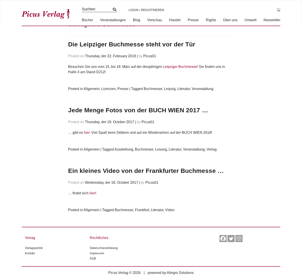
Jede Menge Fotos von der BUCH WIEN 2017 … (138, 110)
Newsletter (272, 20)
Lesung (161, 149)
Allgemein (91, 89)
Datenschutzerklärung (104, 248)
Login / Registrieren (146, 10)
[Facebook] (223, 238)
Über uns (230, 20)
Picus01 (149, 56)
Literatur (183, 89)
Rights (211, 20)
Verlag (211, 149)
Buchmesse (153, 89)
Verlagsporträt (34, 248)
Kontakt (30, 253)
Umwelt (250, 20)
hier (87, 132)
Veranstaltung (202, 89)
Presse (193, 20)
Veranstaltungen (113, 20)
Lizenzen (108, 89)
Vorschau (154, 20)
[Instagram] (239, 238)
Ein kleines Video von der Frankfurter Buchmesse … (146, 170)
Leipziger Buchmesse (180, 67)
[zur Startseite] (47, 12)
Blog (136, 20)
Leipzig (170, 89)
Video (169, 210)
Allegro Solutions (180, 273)
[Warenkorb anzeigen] (278, 10)
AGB (93, 258)
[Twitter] (231, 238)
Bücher (87, 20)
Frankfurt (142, 210)
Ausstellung (124, 149)
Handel (175, 20)
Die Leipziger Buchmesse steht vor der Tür (131, 44)
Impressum (97, 253)
